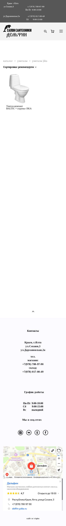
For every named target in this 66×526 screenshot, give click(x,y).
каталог (8, 60)
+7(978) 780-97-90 (32, 364)
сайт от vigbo (33, 518)
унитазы (22, 60)
